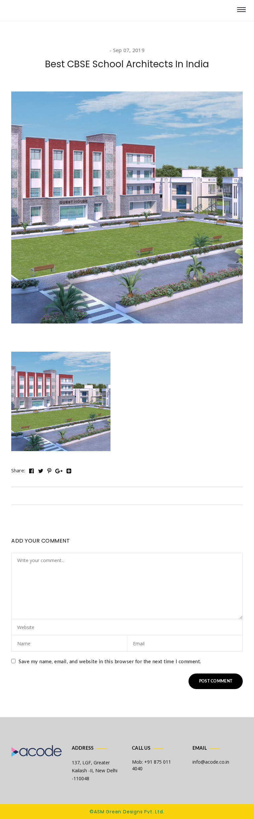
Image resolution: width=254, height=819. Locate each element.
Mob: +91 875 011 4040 (151, 765)
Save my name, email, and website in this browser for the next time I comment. (110, 661)
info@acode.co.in (210, 762)
